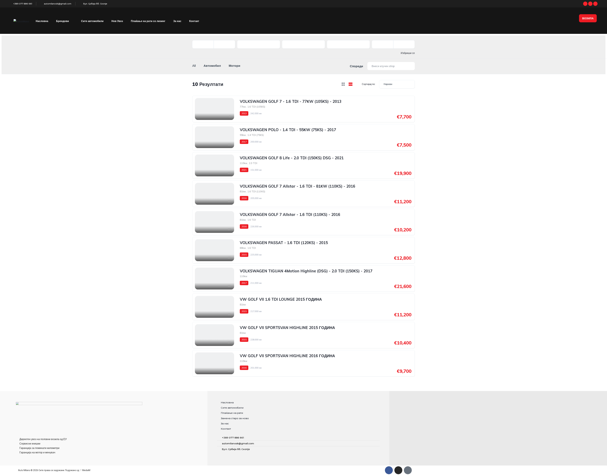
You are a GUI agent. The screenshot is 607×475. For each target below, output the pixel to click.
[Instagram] (590, 4)
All (194, 66)
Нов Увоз (117, 21)
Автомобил (212, 66)
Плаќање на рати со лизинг (148, 21)
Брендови (62, 21)
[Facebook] (585, 4)
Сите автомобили (92, 21)
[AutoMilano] (21, 21)
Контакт (194, 21)
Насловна (42, 21)
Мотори (234, 66)
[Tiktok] (595, 4)
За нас (177, 21)
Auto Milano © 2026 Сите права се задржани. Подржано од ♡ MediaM (54, 470)
